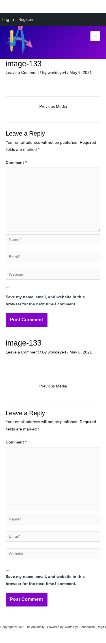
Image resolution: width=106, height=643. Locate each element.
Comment (16, 162)
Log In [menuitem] (8, 19)
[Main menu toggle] (95, 36)
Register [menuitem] (26, 19)
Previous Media (53, 106)
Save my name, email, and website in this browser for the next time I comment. (45, 300)
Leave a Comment (22, 72)
